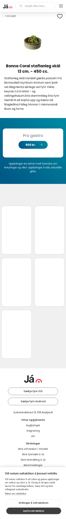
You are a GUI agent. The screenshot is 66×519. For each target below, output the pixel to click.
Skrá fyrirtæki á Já (33, 454)
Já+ (33, 436)
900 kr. (31, 145)
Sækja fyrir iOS (33, 391)
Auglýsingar (33, 425)
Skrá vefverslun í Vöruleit (33, 449)
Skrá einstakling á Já (33, 459)
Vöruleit (10, 16)
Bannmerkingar (33, 465)
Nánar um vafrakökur (15, 493)
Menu (61, 6)
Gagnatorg (33, 430)
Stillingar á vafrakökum (33, 502)
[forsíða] (7, 6)
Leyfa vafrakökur (33, 510)
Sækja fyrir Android (33, 401)
